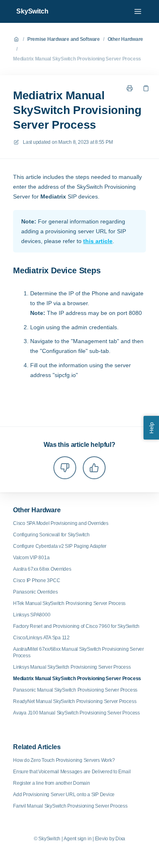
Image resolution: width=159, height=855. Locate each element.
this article (98, 241)
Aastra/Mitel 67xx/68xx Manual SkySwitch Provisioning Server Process (78, 652)
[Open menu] (137, 11)
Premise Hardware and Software (63, 39)
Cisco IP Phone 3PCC (36, 580)
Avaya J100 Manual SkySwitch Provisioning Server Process (76, 713)
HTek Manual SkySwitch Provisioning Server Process (69, 603)
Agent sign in (77, 839)
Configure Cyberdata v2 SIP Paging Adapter (59, 546)
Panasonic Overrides (35, 592)
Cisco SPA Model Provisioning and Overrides (60, 523)
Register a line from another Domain (51, 783)
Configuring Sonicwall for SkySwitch (51, 535)
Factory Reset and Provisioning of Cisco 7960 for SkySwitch (76, 626)
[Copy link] (145, 88)
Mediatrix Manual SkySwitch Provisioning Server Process (77, 59)
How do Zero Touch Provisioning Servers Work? (64, 760)
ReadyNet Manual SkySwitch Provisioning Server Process (74, 701)
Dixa (120, 839)
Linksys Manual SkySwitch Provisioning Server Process (72, 667)
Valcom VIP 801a (31, 557)
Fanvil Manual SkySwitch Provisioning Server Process (70, 806)
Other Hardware (126, 39)
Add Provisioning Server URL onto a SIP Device (64, 794)
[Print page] (129, 88)
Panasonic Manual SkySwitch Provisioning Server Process (75, 690)
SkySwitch (32, 11)
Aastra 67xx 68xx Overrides (42, 569)
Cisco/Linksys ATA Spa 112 (41, 638)
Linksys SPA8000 (31, 615)
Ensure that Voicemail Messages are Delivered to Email (71, 772)
